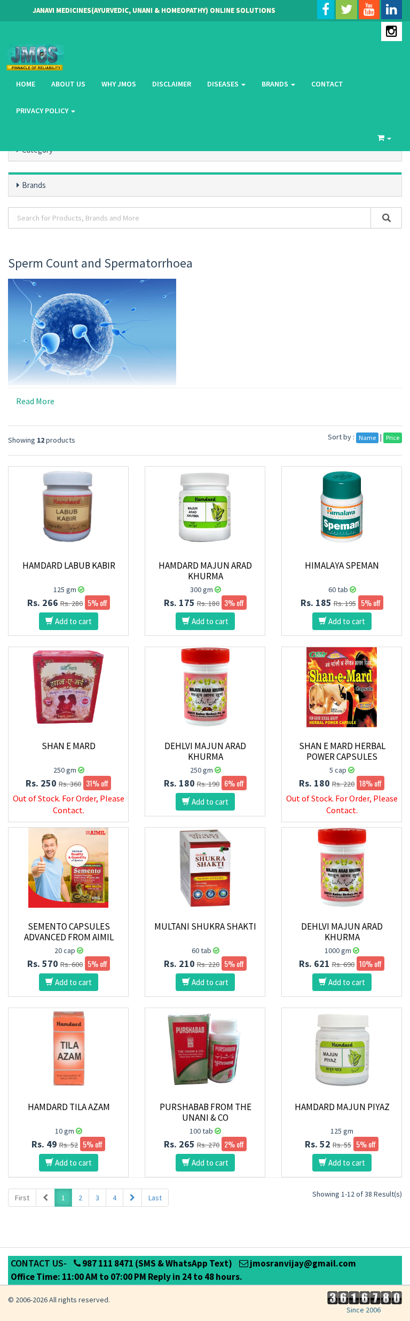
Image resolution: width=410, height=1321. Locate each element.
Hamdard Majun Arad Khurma (205, 571)
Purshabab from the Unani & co (205, 1112)
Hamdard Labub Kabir (68, 565)
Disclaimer (171, 84)
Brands (276, 84)
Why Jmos (118, 84)
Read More (35, 401)
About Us (68, 84)
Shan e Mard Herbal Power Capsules (342, 751)
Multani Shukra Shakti (205, 926)
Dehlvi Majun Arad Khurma (205, 751)
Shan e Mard (69, 746)
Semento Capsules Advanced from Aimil (69, 932)
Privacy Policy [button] (43, 110)
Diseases (223, 84)
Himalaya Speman (342, 565)
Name (367, 438)
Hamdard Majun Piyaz (342, 1107)
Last (155, 1197)
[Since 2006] (363, 1297)
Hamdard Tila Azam (69, 1107)
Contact (327, 84)
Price (392, 438)
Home (25, 84)
